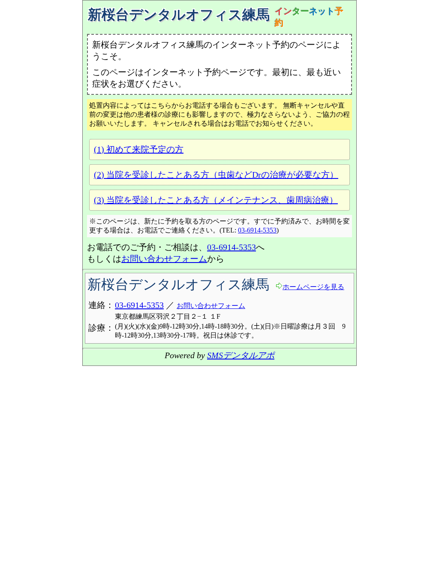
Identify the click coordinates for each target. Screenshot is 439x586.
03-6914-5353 (257, 230)
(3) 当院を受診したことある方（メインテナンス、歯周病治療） (216, 200)
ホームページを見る (313, 286)
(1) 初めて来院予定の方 (138, 149)
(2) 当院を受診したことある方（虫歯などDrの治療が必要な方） (216, 174)
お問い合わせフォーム (164, 258)
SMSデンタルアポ (240, 355)
